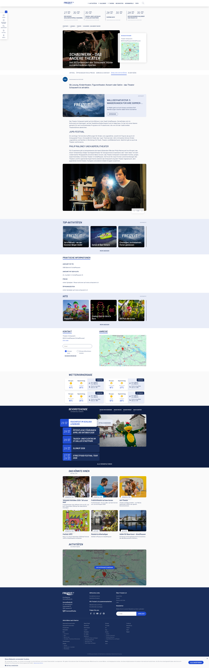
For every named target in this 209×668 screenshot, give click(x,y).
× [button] (207, 658)
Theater (79, 26)
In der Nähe (132, 73)
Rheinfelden (66, 648)
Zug (106, 629)
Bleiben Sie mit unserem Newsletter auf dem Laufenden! (130, 609)
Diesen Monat (127, 409)
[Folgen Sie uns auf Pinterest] (103, 613)
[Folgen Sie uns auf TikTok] (100, 613)
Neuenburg (129, 625)
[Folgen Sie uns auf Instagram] (94, 613)
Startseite (65, 26)
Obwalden (86, 632)
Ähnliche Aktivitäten (119, 73)
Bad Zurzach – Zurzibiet (69, 647)
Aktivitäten (93, 3)
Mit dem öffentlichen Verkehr (85, 351)
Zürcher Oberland (110, 637)
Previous (134, 211)
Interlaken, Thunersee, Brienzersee (72, 639)
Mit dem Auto (69, 351)
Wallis (106, 641)
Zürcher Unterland (110, 635)
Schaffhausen (66, 641)
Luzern (85, 629)
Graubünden (66, 627)
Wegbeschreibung (70, 356)
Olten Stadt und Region (90, 643)
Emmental (66, 633)
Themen (111, 3)
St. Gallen (86, 634)
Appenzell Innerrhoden (68, 625)
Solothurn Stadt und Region (91, 638)
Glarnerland (87, 627)
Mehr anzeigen (104, 251)
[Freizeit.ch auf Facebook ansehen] (90, 613)
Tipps (136, 3)
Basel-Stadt (87, 623)
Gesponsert (141, 96)
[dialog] (104, 662)
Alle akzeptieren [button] (196, 662)
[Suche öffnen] (143, 3)
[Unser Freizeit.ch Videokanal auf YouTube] (97, 613)
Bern (65, 635)
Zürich (107, 633)
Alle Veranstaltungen (104, 464)
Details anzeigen (104, 423)
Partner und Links (120, 600)
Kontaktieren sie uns (94, 596)
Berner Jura (66, 637)
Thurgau (107, 625)
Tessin (128, 627)
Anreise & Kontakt (103, 73)
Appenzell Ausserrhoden (69, 623)
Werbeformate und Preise (95, 604)
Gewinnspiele (129, 3)
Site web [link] (65, 340)
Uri (106, 627)
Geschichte (119, 596)
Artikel (72, 73)
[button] (95, 665)
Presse (118, 598)
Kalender (103, 3)
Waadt (127, 632)
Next (142, 211)
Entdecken (112, 114)
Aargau (65, 645)
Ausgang (72, 26)
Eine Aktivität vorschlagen (96, 606)
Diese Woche (118, 409)
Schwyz (107, 623)
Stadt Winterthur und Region (113, 639)
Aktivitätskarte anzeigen (104, 567)
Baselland (86, 625)
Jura (106, 643)
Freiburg (128, 623)
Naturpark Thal (88, 641)
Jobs (117, 602)
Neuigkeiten (119, 3)
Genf (127, 629)
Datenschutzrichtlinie (38, 663)
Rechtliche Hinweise (94, 598)
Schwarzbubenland (89, 639)
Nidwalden (65, 629)
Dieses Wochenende (106, 409)
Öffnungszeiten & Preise (85, 73)
